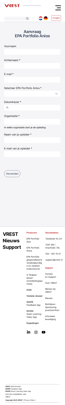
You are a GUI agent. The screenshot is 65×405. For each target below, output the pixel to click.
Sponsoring (50, 307)
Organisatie (12, 116)
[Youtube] (43, 332)
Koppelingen (33, 323)
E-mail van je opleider (18, 148)
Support (12, 247)
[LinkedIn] (29, 332)
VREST (10, 234)
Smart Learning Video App (18, 391)
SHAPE (30, 302)
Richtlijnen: (50, 304)
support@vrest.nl (53, 260)
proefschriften (52, 310)
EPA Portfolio (13, 386)
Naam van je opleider (17, 134)
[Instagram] (36, 332)
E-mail (9, 74)
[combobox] (32, 94)
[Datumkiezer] (7, 107)
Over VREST (51, 283)
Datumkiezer (12, 102)
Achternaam (12, 60)
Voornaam (10, 46)
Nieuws (11, 240)
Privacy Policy (29, 400)
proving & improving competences (32, 5)
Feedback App (13, 389)
